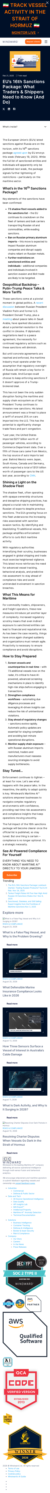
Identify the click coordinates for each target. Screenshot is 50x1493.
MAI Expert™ (18, 1207)
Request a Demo (33, 42)
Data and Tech (14, 1196)
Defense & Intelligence (23, 1228)
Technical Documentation (24, 1215)
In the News (18, 1244)
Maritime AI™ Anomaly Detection (27, 1212)
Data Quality (18, 1201)
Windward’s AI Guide (17, 1476)
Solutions (12, 1220)
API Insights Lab (20, 1204)
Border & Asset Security (23, 1231)
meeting (7, 319)
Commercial (18, 1191)
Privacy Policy (14, 1471)
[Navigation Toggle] (46, 42)
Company (12, 1236)
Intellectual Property (22, 1210)
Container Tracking (21, 1225)
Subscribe (12, 875)
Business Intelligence (22, 1222)
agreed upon (20, 152)
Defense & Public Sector (23, 1193)
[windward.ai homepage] (10, 42)
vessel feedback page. (25, 1183)
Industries (12, 1188)
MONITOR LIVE (24, 33)
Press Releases (19, 1247)
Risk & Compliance (21, 1233)
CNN (32, 475)
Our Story (17, 1239)
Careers (16, 1241)
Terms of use (13, 1468)
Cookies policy (14, 1474)
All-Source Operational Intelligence (28, 1199)
